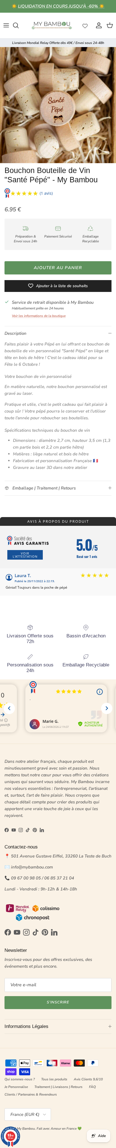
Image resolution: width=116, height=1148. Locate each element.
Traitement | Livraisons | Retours (58, 1087)
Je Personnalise (16, 1087)
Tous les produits (54, 1079)
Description (15, 333)
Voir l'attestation (25, 555)
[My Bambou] (52, 25)
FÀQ (92, 1087)
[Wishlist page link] (85, 25)
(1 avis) (46, 193)
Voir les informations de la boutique (39, 316)
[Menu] (6, 25)
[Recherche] (18, 25)
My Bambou (26, 1128)
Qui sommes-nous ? (20, 1079)
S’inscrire (58, 1002)
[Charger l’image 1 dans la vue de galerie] (58, 105)
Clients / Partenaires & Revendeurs (31, 1094)
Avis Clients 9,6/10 (88, 1079)
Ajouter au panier (58, 268)
